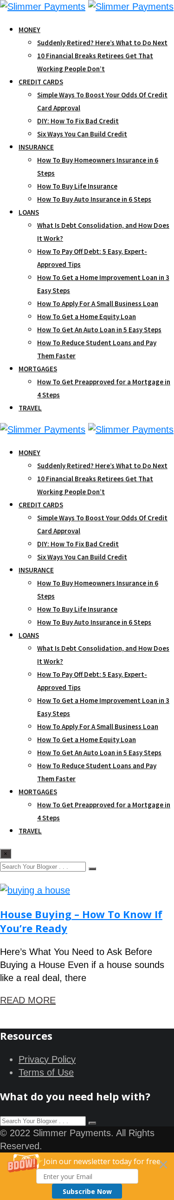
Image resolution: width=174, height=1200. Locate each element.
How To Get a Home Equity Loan (86, 316)
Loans (29, 212)
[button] (87, 1176)
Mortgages (38, 368)
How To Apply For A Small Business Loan (97, 303)
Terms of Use (46, 1072)
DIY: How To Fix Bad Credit (78, 120)
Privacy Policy (47, 1059)
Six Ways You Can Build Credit (82, 134)
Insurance (36, 147)
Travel (30, 407)
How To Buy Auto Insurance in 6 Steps (94, 199)
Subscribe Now (87, 1191)
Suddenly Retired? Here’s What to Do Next (102, 42)
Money (29, 29)
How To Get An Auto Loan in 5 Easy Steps (99, 329)
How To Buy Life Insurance (77, 186)
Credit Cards (41, 81)
